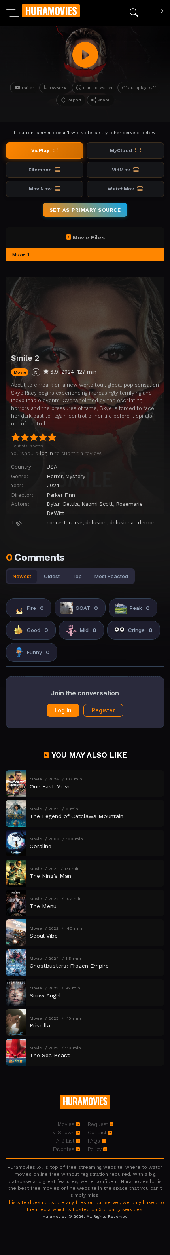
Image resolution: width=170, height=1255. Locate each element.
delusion (96, 523)
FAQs (95, 1141)
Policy (95, 1149)
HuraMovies (51, 10)
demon (147, 523)
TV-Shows (63, 1132)
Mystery (75, 476)
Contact (98, 1132)
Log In (63, 710)
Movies (67, 1124)
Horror (54, 476)
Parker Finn (61, 495)
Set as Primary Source (85, 210)
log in (46, 453)
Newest (22, 576)
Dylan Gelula (63, 504)
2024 (53, 485)
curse (76, 523)
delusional (122, 523)
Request (99, 1124)
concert (56, 523)
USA (52, 467)
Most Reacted (111, 576)
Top (77, 576)
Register (103, 710)
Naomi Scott (97, 504)
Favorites (64, 1149)
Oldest (52, 576)
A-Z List (66, 1141)
